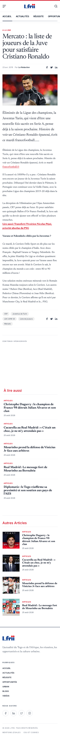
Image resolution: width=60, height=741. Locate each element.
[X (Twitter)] (21, 713)
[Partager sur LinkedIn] (56, 67)
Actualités (22, 16)
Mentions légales (11, 732)
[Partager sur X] (51, 67)
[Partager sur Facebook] (47, 67)
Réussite (38, 16)
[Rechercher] (54, 6)
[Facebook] (5, 713)
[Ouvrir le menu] (5, 6)
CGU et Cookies (31, 732)
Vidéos (5, 696)
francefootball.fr (10, 167)
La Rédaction (24, 67)
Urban (5, 686)
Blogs (5, 691)
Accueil (7, 16)
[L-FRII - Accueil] (30, 6)
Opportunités (9, 682)
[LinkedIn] (13, 713)
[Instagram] (29, 713)
